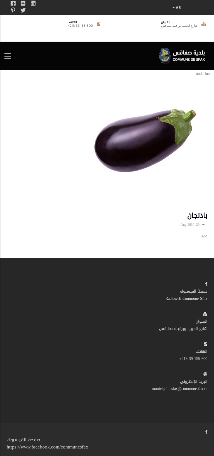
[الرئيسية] (183, 55)
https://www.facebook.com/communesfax (47, 446)
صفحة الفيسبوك (193, 291)
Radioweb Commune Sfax (186, 298)
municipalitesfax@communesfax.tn (179, 389)
